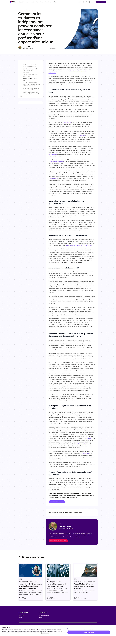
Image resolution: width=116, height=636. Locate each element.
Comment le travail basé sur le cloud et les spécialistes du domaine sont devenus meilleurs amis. (31, 84)
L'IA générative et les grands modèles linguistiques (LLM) (29, 65)
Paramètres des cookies (88, 629)
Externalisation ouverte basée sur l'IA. (30, 79)
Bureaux (20, 620)
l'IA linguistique (67, 122)
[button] (13, 2)
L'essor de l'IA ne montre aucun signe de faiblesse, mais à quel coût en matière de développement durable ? (30, 585)
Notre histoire (21, 615)
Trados (80, 512)
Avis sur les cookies (45, 632)
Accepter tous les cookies (89, 632)
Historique (41, 617)
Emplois (20, 617)
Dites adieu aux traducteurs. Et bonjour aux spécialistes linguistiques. (30, 70)
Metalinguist (86, 453)
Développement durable (44, 615)
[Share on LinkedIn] (55, 48)
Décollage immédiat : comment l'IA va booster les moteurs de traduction (57, 584)
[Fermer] (113, 630)
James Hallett (26, 47)
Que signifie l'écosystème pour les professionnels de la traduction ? (31, 88)
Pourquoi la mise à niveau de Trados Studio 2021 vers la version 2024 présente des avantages (84, 585)
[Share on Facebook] (51, 48)
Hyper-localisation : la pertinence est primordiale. (30, 75)
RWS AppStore (53, 154)
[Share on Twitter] (53, 48)
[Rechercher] (78, 2)
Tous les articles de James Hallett (58, 540)
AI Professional (81, 135)
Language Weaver (53, 178)
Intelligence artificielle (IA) (58, 512)
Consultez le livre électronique (57, 501)
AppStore (90, 438)
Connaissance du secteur (71, 512)
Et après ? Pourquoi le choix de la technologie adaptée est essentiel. (31, 92)
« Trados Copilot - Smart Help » (57, 161)
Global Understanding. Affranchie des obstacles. (79, 245)
